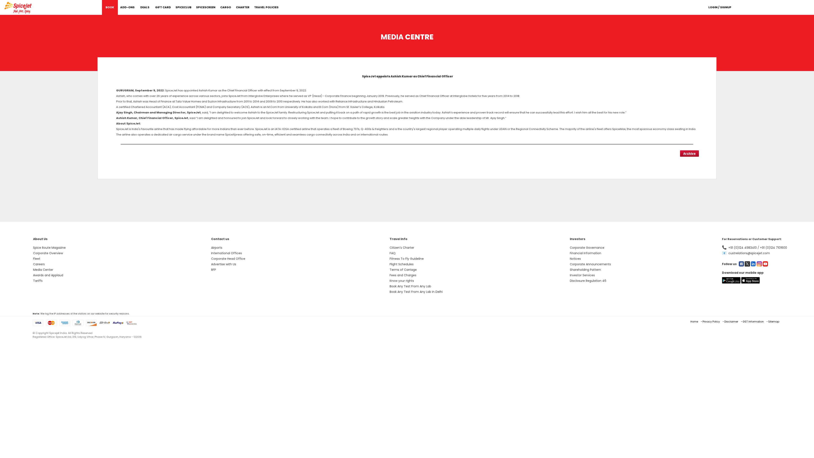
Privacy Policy (711, 321)
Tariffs (38, 281)
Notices (575, 259)
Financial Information (585, 253)
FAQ (393, 253)
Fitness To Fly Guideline (407, 259)
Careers (39, 264)
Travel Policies (266, 7)
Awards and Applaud (48, 275)
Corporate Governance (587, 248)
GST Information (753, 321)
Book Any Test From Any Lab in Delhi (416, 292)
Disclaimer (731, 321)
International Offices (226, 253)
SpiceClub (183, 7)
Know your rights (402, 281)
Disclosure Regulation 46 (588, 281)
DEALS (144, 7)
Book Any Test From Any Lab (410, 286)
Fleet (36, 259)
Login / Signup (719, 7)
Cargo (225, 7)
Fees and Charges (403, 275)
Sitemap (773, 321)
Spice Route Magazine (49, 248)
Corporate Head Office (228, 259)
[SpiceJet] (18, 7)
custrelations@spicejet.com (749, 253)
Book (110, 7)
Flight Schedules (402, 264)
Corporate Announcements (590, 264)
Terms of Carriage (403, 270)
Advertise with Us (223, 264)
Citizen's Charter (402, 248)
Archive (689, 153)
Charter (242, 7)
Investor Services (582, 275)
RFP (213, 270)
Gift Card (163, 7)
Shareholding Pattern (585, 270)
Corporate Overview (48, 253)
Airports (216, 248)
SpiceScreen (205, 7)
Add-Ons (127, 7)
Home (694, 321)
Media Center (43, 270)
